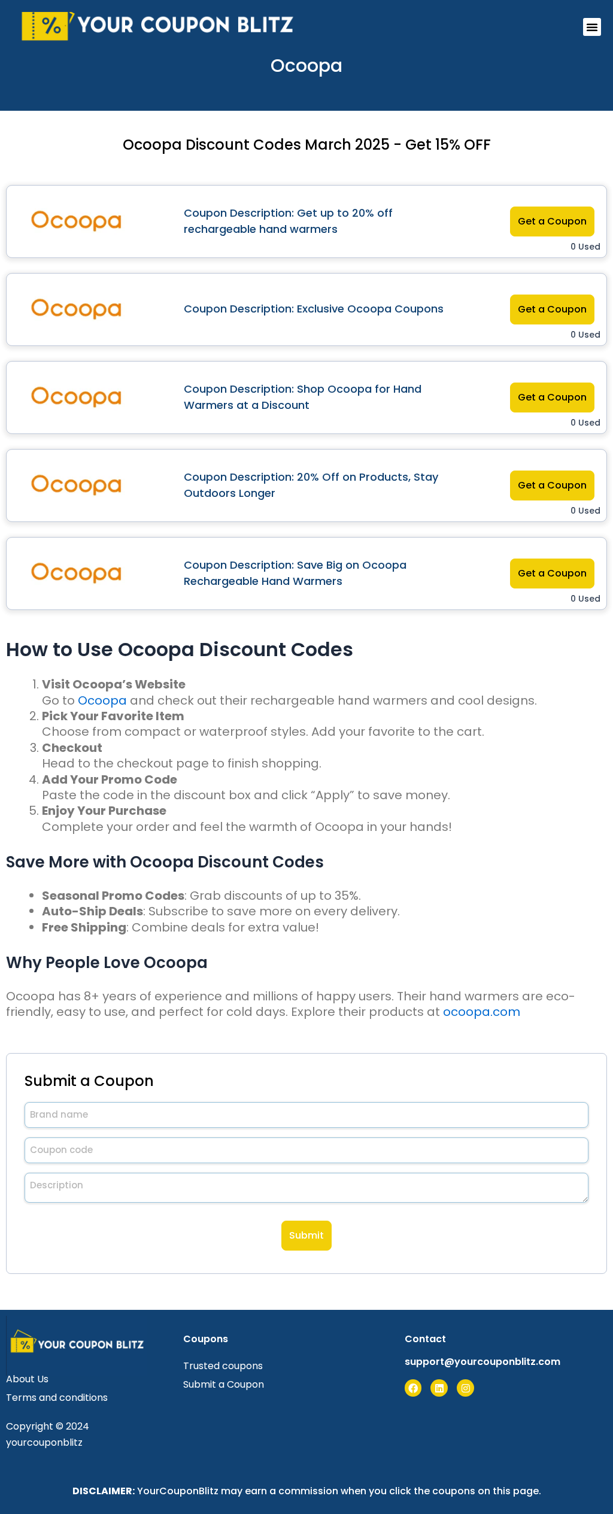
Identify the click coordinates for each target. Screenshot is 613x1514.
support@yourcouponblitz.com (482, 1362)
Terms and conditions (57, 1397)
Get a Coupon (552, 221)
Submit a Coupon (223, 1384)
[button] (592, 27)
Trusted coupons (223, 1366)
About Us (27, 1379)
